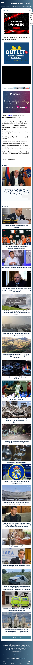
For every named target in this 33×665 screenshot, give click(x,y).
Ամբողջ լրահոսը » (16, 637)
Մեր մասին (16, 654)
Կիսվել (28, 663)
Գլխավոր (4, 663)
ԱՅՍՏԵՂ (9, 115)
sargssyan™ (24, 658)
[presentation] (27, 165)
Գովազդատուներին (26, 654)
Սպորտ (29, 10)
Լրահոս (12, 663)
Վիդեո (20, 663)
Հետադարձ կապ (6, 654)
